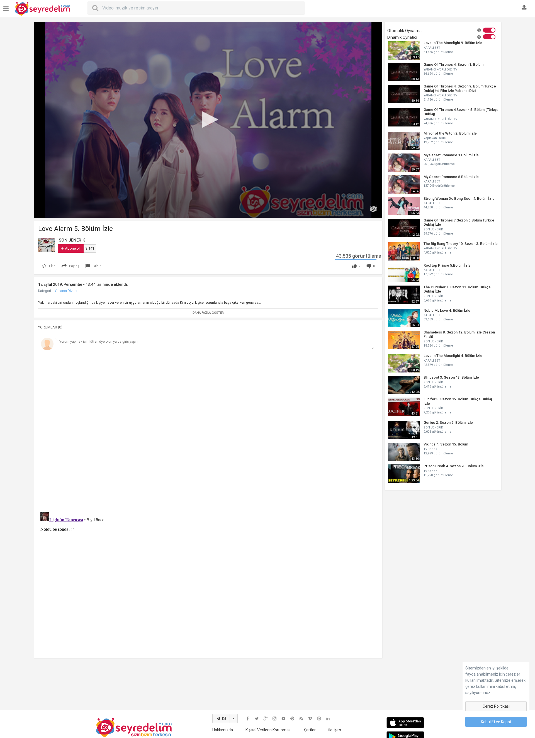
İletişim (334, 730)
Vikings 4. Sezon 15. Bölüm (446, 444)
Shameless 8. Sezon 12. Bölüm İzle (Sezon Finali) (459, 334)
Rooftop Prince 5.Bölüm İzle (447, 265)
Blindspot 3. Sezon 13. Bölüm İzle (451, 377)
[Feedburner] (301, 718)
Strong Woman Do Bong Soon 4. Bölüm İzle (459, 198)
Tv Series (430, 449)
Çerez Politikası (496, 706)
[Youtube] (283, 718)
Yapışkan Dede (435, 138)
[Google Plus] (265, 718)
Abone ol (72, 248)
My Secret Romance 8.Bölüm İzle (451, 177)
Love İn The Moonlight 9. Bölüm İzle (453, 43)
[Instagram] (274, 718)
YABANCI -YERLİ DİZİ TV (440, 69)
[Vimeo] (310, 718)
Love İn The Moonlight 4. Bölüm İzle (453, 356)
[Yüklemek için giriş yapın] (524, 8)
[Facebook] (247, 718)
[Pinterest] (292, 718)
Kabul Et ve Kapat (496, 722)
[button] (208, 119)
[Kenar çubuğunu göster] (7, 6)
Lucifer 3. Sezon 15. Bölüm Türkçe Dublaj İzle (458, 401)
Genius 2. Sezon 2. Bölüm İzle (448, 422)
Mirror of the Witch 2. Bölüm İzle (450, 133)
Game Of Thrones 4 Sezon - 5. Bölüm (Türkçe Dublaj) (461, 112)
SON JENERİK (433, 229)
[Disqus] (208, 429)
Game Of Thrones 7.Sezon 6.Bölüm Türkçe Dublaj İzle (459, 222)
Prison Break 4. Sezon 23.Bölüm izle (454, 466)
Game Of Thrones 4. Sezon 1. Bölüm (453, 64)
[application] (208, 120)
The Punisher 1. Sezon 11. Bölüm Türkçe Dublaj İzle (457, 289)
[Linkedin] (328, 718)
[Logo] (373, 209)
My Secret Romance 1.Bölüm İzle (451, 155)
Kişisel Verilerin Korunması (268, 730)
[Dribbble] (319, 718)
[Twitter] (256, 718)
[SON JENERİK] (46, 245)
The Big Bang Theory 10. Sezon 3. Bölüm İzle (461, 244)
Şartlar (310, 730)
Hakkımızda (222, 730)
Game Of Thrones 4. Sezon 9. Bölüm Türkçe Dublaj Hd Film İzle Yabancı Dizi (460, 88)
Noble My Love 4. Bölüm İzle (447, 310)
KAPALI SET (432, 48)
